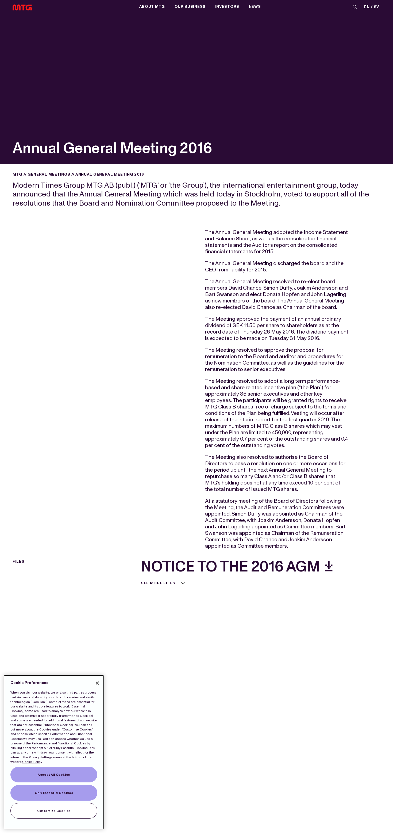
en (366, 7)
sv (376, 7)
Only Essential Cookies (54, 793)
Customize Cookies (54, 811)
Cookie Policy (32, 762)
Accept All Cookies (54, 775)
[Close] (97, 683)
